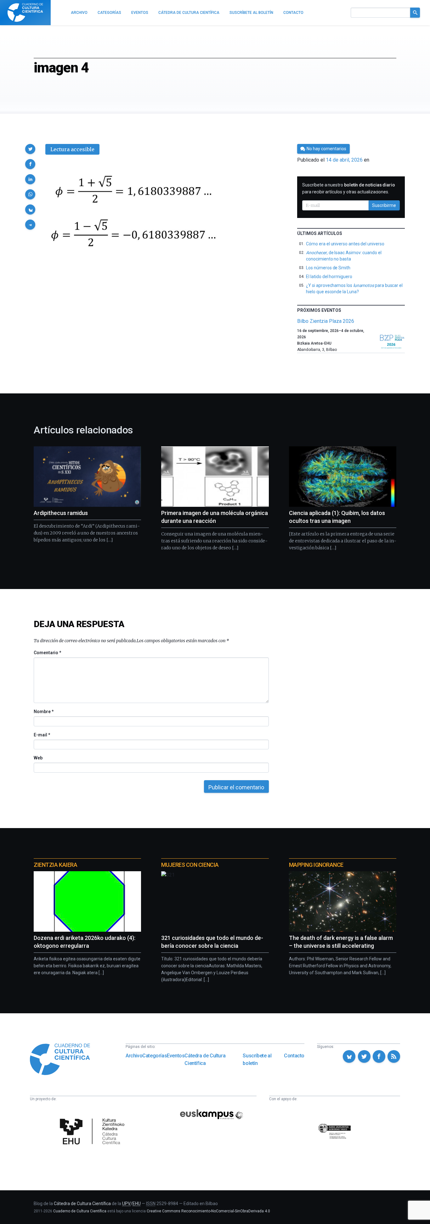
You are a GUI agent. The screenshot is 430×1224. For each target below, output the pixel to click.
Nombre (43, 711)
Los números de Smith (328, 267)
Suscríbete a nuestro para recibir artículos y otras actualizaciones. (348, 188)
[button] (30, 149)
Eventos (175, 1056)
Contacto (294, 1056)
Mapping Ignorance (316, 864)
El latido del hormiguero (329, 276)
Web (38, 757)
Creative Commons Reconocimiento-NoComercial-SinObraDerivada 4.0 (208, 1211)
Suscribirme (384, 205)
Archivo (134, 1056)
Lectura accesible (72, 149)
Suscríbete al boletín (257, 1059)
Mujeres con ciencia (189, 864)
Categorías (154, 1056)
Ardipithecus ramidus (61, 513)
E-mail (42, 734)
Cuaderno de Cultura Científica (79, 1211)
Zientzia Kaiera (55, 864)
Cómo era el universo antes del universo (345, 243)
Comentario (47, 652)
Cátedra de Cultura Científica (204, 1059)
